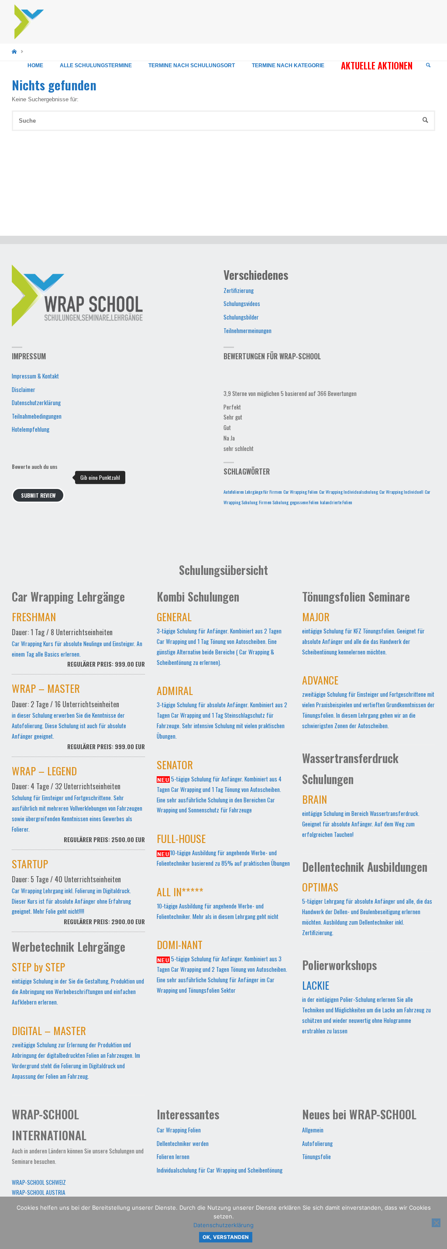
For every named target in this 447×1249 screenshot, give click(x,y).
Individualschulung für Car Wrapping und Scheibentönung (219, 1170)
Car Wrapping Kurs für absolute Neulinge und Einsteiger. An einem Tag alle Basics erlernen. (78, 641)
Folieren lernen (173, 1156)
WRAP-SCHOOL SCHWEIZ (39, 1182)
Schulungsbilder (241, 317)
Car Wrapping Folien (300, 491)
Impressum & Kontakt (35, 376)
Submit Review (38, 495)
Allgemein (312, 1129)
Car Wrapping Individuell (401, 491)
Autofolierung (317, 1143)
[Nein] (436, 1222)
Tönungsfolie (316, 1156)
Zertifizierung (239, 290)
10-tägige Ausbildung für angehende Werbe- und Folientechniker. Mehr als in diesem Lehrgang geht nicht (218, 905)
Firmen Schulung (274, 502)
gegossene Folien (304, 502)
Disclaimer (23, 389)
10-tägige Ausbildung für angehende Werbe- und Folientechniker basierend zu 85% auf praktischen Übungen (223, 851)
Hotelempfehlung (30, 429)
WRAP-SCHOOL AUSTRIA (38, 1192)
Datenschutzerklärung (36, 402)
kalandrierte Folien (336, 502)
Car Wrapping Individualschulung (348, 491)
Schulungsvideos (242, 303)
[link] (428, 65)
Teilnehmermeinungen (248, 330)
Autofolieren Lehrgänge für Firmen (253, 491)
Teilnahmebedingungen (37, 416)
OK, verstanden (226, 1237)
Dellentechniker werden (183, 1143)
